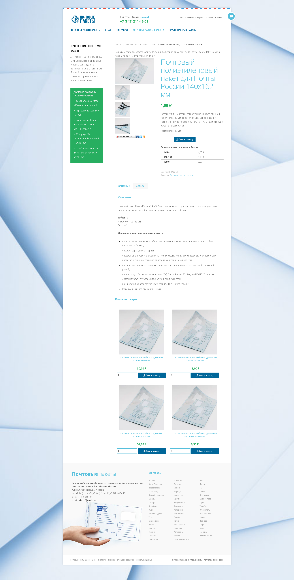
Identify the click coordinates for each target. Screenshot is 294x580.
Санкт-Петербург (155, 484)
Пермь (151, 524)
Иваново (203, 521)
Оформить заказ (215, 18)
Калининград (205, 499)
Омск (151, 510)
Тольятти (178, 480)
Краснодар (153, 539)
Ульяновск (178, 495)
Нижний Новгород (156, 495)
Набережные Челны (182, 539)
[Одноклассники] (144, 137)
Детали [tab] (140, 186)
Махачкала (179, 513)
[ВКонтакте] (137, 137)
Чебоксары (204, 495)
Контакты (122, 30)
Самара (152, 502)
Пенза (202, 480)
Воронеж (152, 532)
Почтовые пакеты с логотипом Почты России (206, 560)
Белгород (203, 532)
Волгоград (153, 528)
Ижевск (177, 488)
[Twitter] (140, 137)
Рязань (177, 535)
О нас (108, 30)
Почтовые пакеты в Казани (148, 30)
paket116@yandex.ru (87, 500)
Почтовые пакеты (84, 19)
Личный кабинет (187, 18)
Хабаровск (178, 510)
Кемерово (178, 528)
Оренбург (178, 517)
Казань (152, 499)
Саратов (152, 535)
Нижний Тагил (206, 535)
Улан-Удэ (203, 506)
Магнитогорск (205, 513)
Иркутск (177, 499)
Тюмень (177, 484)
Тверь (202, 524)
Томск (176, 521)
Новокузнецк (179, 524)
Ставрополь (205, 510)
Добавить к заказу (184, 139)
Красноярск (153, 521)
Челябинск (153, 506)
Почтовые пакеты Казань (85, 30)
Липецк (202, 484)
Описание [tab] (124, 186)
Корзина (200, 18)
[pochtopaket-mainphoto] (134, 71)
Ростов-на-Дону (155, 513)
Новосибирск (154, 488)
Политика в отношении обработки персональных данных (130, 560)
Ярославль (178, 506)
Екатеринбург (154, 491)
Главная (118, 45)
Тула (202, 488)
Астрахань (178, 532)
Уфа (150, 517)
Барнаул (177, 491)
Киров (202, 491)
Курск (202, 502)
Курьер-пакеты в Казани (182, 30)
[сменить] (144, 17)
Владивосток (179, 502)
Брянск (202, 517)
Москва (152, 480)
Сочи (202, 528)
